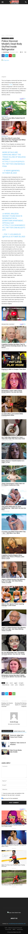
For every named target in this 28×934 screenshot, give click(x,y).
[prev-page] (3, 758)
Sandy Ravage (6, 52)
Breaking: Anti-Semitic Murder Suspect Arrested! (7, 704)
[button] (2, 2)
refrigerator (21, 684)
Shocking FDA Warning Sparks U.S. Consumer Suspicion (20, 704)
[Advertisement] (14, 19)
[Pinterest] (10, 55)
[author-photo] (14, 719)
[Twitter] (6, 55)
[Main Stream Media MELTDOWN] (5, 752)
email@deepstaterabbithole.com (17, 923)
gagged (15, 683)
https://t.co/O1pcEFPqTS (13, 162)
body (7, 683)
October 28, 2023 (9, 173)
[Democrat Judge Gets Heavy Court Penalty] (5, 737)
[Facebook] (3, 55)
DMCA (14, 929)
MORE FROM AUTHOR (19, 731)
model (10, 84)
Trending (11, 38)
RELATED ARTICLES (7, 731)
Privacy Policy (20, 929)
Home (3, 35)
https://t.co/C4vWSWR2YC (13, 225)
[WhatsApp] (13, 55)
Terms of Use (8, 929)
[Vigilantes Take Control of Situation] (5, 744)
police (16, 684)
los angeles (21, 683)
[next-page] (5, 758)
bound (11, 683)
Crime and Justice (9, 35)
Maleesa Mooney (5, 684)
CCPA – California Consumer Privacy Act (13, 927)
